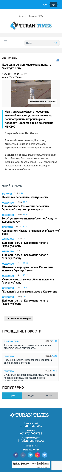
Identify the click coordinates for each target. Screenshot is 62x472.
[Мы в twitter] (44, 455)
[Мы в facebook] (16, 455)
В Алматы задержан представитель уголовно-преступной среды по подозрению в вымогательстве (30, 377)
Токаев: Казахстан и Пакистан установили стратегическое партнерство (27, 346)
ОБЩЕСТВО (9, 58)
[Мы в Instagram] (37, 455)
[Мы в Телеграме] (30, 455)
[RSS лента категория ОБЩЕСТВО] (57, 61)
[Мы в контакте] (23, 455)
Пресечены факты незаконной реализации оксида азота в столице (28, 361)
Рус (53, 4)
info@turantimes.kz (31, 440)
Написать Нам (31, 446)
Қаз (45, 4)
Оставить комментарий (19, 318)
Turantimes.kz (26, 122)
